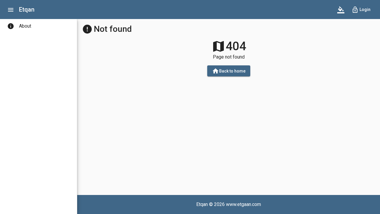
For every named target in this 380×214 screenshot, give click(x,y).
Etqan (26, 9)
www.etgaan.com (243, 204)
